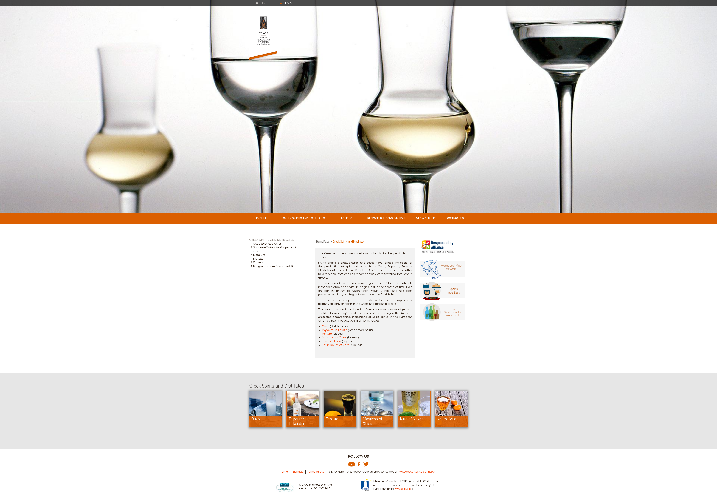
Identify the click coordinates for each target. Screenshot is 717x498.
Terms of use (316, 471)
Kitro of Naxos (331, 341)
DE (269, 2)
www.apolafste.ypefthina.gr (417, 471)
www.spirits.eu (403, 489)
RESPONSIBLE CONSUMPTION (386, 218)
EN (263, 2)
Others (258, 262)
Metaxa (258, 258)
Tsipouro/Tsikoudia (334, 330)
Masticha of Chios (334, 337)
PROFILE (261, 218)
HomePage (323, 241)
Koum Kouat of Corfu (336, 345)
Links (285, 471)
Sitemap (298, 471)
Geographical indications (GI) (273, 266)
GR (258, 2)
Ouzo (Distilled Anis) (267, 243)
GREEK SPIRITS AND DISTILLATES (304, 218)
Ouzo (325, 326)
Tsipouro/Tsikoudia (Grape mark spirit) (274, 249)
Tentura (327, 333)
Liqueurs (259, 255)
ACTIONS (346, 218)
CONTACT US (455, 218)
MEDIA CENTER (425, 218)
